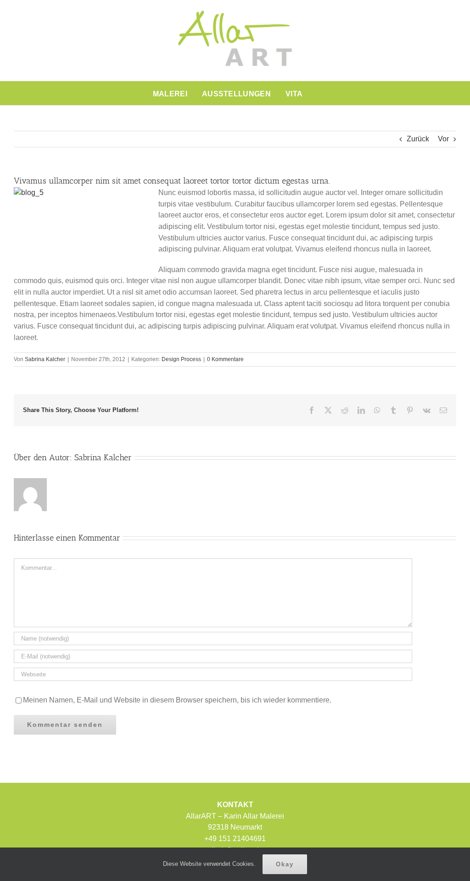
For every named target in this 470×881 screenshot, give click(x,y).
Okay (285, 864)
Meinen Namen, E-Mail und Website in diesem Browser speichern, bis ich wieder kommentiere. (177, 700)
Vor (443, 139)
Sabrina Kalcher (45, 359)
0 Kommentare (225, 359)
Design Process (181, 359)
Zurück (418, 139)
